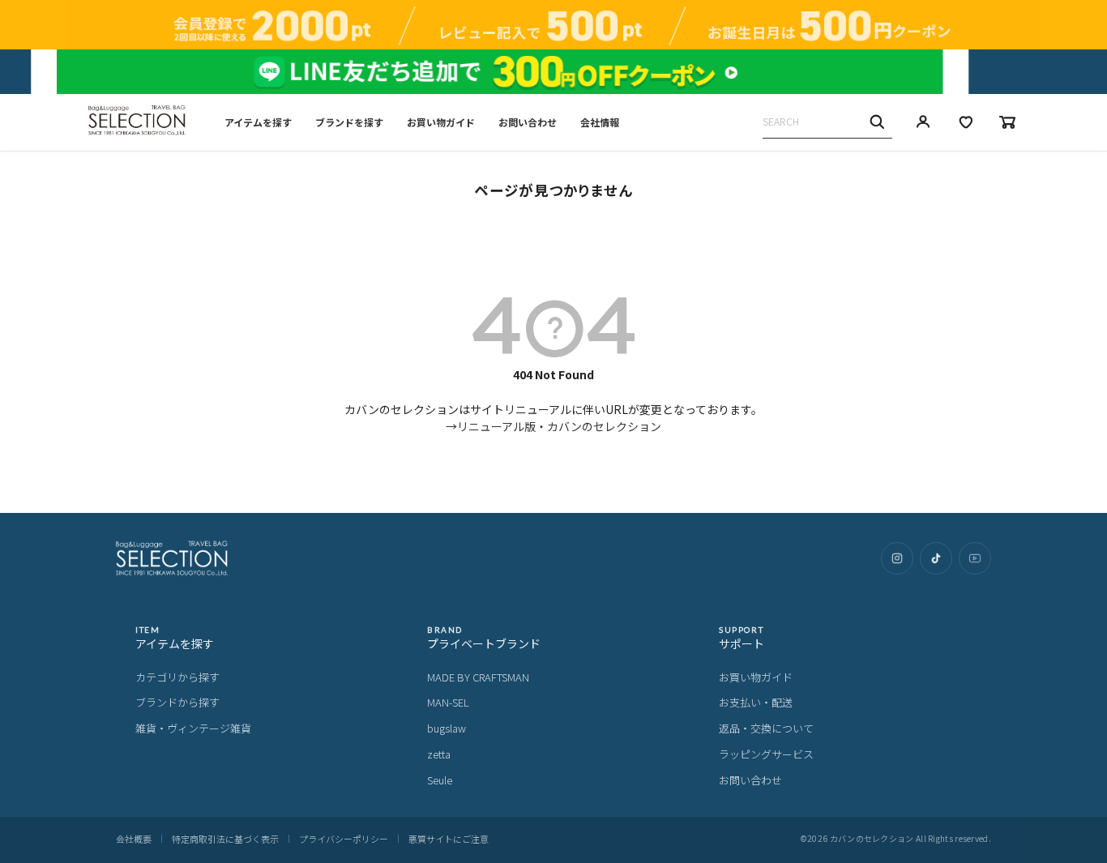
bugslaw (446, 728)
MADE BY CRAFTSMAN (478, 677)
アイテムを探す (258, 122)
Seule (439, 780)
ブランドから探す (177, 702)
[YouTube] (975, 558)
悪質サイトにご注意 (448, 838)
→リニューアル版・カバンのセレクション (553, 426)
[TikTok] (936, 558)
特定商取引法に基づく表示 (225, 838)
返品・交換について (766, 728)
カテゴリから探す (177, 677)
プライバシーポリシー (343, 838)
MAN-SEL (448, 702)
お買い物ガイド (441, 122)
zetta (439, 754)
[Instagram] (897, 558)
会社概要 (134, 838)
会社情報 (599, 122)
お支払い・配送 (756, 702)
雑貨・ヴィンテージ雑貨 (193, 728)
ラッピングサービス (766, 754)
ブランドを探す (349, 122)
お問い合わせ (527, 122)
